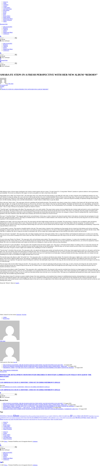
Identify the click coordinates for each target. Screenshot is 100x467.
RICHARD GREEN (18, 419)
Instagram (18, 314)
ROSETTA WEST (25, 419)
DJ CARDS (64, 416)
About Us (5, 2)
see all (15, 362)
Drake (68, 416)
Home (4, 13)
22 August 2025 (4, 85)
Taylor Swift (39, 419)
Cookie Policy (6, 7)
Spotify (17, 283)
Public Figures (6, 17)
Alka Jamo (10, 83)
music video (90, 417)
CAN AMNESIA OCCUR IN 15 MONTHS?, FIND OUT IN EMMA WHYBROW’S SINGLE (30, 390)
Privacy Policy (6, 16)
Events (4, 11)
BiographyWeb (4, 24)
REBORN (15, 370)
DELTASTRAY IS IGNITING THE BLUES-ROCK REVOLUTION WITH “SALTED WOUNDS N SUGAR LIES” (33, 364)
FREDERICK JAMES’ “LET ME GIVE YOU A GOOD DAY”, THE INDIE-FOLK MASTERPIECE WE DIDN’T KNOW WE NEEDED (38, 406)
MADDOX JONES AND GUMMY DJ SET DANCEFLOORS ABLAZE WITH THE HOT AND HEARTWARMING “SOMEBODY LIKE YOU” (41, 409)
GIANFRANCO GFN (4, 417)
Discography (6, 10)
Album (4, 370)
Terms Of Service (7, 20)
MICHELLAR (79, 417)
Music (2, 86)
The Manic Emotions (46, 419)
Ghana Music (91, 416)
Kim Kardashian (44, 417)
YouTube (24, 314)
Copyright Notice (7, 9)
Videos (5, 21)
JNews (5, 441)
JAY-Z (22, 417)
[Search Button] (16, 38)
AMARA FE (9, 370)
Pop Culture (11, 419)
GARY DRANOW (85, 416)
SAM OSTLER (32, 419)
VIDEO (51, 419)
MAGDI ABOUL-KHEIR (70, 417)
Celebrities (5, 4)
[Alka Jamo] (10, 339)
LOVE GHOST (63, 417)
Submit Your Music (8, 18)
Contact (5, 6)
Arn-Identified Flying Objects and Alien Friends (29, 416)
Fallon (78, 416)
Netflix (95, 417)
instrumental (18, 417)
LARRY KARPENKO (52, 417)
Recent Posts (6, 318)
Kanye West (26, 417)
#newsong (9, 416)
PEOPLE (5, 28)
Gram (10, 417)
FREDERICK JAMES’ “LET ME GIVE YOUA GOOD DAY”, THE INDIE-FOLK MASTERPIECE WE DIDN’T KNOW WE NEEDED (38, 367)
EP (71, 415)
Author (5, 317)
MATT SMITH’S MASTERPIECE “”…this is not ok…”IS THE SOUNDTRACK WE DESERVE (28, 407)
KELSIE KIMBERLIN (35, 417)
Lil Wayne (58, 417)
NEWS (5, 31)
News (4, 14)
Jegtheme (35, 441)
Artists (4, 3)
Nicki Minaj (6, 419)
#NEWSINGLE (3, 416)
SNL (36, 419)
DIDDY (60, 416)
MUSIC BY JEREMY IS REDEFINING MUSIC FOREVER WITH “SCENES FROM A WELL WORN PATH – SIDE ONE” (35, 366)
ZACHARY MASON (58, 419)
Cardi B (50, 416)
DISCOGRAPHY (7, 26)
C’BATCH (54, 416)
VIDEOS (5, 29)
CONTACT (6, 33)
